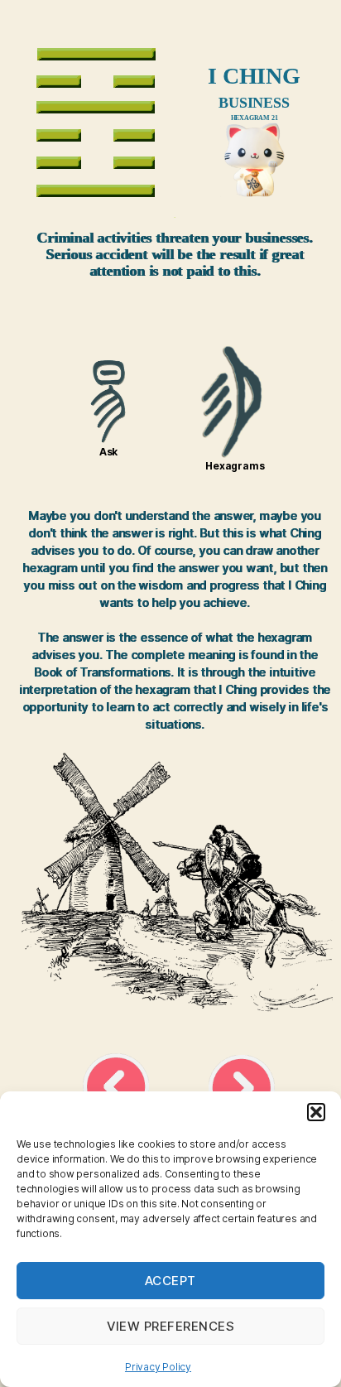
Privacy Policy (158, 1367)
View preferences (171, 1326)
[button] (316, 1112)
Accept (170, 1280)
